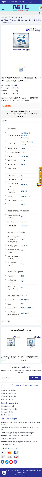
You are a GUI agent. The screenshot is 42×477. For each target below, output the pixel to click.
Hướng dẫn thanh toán (8, 393)
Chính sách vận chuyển (9, 409)
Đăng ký (35, 378)
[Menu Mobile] (2, 8)
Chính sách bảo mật (7, 406)
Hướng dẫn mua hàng (8, 390)
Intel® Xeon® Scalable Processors (25, 135)
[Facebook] (2, 462)
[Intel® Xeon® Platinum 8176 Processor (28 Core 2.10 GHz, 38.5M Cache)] (31, 344)
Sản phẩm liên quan (21, 330)
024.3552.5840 (14, 436)
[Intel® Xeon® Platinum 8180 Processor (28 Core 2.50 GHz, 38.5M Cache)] (11, 344)
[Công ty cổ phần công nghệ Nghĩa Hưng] (21, 7)
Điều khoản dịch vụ (7, 399)
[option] (21, 44)
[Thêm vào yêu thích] (40, 77)
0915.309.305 (26, 436)
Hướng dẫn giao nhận (8, 396)
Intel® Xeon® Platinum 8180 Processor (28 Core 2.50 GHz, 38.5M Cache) (10, 357)
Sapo (25, 475)
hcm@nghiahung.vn (27, 433)
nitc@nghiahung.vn (12, 433)
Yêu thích (29, 2)
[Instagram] (15, 462)
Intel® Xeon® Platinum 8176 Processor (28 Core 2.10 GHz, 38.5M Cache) (31, 357)
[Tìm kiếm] (39, 13)
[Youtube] (11, 462)
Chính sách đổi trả (7, 412)
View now (24, 222)
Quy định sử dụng (7, 415)
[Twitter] (7, 462)
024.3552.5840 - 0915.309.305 (14, 2)
